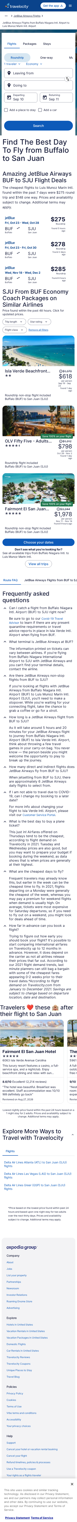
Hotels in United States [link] (20, 1324)
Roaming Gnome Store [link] (19, 1301)
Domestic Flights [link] (16, 1344)
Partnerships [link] (14, 1281)
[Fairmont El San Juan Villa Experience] (38, 520)
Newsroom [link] (13, 1288)
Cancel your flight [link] (17, 1455)
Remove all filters (38, 329)
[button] (38, 1134)
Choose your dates (39, 542)
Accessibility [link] (14, 1419)
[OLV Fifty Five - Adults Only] (38, 453)
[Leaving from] (38, 73)
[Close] (72, 1484)
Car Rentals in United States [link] (23, 1350)
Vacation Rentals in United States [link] (26, 1331)
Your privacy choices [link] (19, 1426)
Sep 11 (54, 99)
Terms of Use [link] (14, 1406)
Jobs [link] (9, 1268)
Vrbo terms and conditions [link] (21, 1412)
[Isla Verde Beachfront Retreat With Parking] (38, 384)
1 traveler (10, 64)
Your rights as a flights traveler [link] (24, 1475)
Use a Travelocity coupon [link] (21, 1468)
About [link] (10, 1262)
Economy (32, 64)
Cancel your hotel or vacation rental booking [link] (32, 1449)
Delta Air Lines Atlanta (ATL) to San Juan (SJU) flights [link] (35, 1164)
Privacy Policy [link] (15, 1393)
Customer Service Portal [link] (39, 815)
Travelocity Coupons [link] (18, 1363)
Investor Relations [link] (17, 1294)
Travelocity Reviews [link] (18, 1357)
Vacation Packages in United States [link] (27, 1337)
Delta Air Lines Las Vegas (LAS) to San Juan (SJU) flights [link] (37, 1175)
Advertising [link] (13, 1307)
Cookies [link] (11, 1399)
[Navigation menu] (70, 6)
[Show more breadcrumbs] (6, 16)
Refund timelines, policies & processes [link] (28, 1462)
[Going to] (38, 85)
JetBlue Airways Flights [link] (27, 15)
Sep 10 (18, 99)
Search (38, 126)
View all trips (38, 564)
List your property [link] (17, 1275)
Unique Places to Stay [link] (19, 1370)
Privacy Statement (17, 1517)
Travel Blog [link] (13, 1376)
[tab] (12, 43)
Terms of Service (42, 1517)
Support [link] (11, 1442)
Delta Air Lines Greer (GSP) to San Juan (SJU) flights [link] (34, 1186)
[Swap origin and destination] (67, 79)
